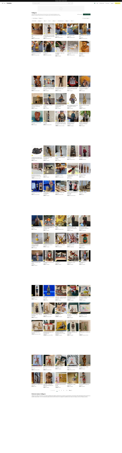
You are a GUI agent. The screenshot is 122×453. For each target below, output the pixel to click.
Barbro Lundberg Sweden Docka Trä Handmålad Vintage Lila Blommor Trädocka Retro (72, 106)
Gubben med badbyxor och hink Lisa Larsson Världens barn (37, 106)
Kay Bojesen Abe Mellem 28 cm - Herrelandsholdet (48, 332)
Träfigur (56, 227)
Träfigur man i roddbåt (82, 192)
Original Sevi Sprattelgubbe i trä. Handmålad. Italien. (48, 228)
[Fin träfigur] (49, 116)
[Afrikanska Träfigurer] (84, 168)
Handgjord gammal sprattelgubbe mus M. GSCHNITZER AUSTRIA (72, 88)
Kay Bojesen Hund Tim (59, 366)
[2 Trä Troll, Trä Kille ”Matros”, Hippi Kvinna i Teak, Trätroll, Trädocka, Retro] (49, 81)
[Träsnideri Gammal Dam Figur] (37, 46)
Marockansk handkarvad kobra (36, 122)
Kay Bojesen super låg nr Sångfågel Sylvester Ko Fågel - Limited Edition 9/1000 (60, 333)
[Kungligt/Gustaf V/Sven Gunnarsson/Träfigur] (73, 116)
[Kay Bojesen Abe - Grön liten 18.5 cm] (84, 325)
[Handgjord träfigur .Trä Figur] (84, 360)
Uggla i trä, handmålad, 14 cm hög (60, 35)
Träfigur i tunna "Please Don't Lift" (37, 227)
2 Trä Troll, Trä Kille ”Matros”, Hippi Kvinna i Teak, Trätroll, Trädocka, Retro (48, 88)
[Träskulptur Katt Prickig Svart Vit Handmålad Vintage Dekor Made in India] (37, 151)
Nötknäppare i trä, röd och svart (48, 262)
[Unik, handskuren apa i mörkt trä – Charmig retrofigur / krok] (61, 81)
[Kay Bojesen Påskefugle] (84, 308)
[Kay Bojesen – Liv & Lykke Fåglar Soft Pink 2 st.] (73, 308)
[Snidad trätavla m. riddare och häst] (37, 378)
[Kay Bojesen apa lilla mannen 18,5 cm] (49, 360)
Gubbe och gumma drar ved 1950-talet (37, 36)
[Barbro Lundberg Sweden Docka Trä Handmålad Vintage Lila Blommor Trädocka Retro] (73, 98)
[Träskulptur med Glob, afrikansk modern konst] (37, 81)
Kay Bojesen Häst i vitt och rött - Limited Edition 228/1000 (72, 297)
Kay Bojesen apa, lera (70, 244)
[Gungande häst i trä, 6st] (73, 255)
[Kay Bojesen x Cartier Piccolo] (84, 151)
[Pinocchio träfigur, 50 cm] (37, 290)
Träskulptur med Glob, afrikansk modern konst (37, 88)
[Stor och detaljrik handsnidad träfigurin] (61, 151)
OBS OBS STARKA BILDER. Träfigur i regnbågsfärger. (72, 175)
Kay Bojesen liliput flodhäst (47, 314)
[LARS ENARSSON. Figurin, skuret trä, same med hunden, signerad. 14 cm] (61, 116)
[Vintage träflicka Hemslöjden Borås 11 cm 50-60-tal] (84, 238)
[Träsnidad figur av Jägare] (73, 378)
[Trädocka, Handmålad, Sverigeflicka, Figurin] (37, 238)
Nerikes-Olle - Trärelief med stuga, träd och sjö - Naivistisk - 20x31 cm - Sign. (61, 298)
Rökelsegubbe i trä (82, 262)
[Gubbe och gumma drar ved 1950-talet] (37, 29)
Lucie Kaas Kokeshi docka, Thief (37, 192)
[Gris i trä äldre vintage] (73, 29)
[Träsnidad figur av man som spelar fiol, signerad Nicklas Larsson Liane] (49, 29)
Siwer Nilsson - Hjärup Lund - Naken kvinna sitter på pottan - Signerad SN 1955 (48, 385)
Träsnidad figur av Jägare (71, 384)
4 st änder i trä (57, 262)
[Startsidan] (9, 3)
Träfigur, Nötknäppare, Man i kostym (36, 263)
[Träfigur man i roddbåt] (84, 186)
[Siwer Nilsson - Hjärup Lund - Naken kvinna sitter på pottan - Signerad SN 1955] (49, 378)
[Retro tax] (49, 168)
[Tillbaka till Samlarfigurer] (32, 18)
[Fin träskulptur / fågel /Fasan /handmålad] (61, 46)
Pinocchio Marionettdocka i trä (84, 384)
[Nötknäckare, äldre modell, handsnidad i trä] (49, 151)
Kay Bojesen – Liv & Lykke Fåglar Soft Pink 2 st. (72, 315)
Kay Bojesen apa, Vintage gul (60, 244)
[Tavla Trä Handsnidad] (73, 151)
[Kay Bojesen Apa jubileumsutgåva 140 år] (73, 360)
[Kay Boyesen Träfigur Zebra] (61, 186)
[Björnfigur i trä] (49, 46)
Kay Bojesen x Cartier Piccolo (84, 157)
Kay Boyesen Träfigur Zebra (59, 192)
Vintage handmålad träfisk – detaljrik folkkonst (59, 106)
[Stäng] (121, 0)
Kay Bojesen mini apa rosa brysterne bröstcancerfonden (36, 175)
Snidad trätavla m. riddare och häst (37, 384)
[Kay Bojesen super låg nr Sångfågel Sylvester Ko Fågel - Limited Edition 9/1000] (61, 325)
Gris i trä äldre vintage (70, 35)
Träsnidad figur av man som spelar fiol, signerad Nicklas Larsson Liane (48, 36)
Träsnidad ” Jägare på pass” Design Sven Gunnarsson (83, 123)
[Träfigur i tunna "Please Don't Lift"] (37, 220)
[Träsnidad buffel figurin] (61, 168)
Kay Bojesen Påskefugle (83, 314)
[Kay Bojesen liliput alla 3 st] (37, 325)
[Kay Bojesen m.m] (61, 308)
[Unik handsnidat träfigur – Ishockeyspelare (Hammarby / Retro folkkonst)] (84, 220)
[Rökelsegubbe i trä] (84, 255)
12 (66, 390)
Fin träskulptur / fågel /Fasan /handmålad (59, 53)
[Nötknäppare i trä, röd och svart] (49, 255)
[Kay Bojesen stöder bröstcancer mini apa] (61, 378)
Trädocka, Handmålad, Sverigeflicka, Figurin (35, 245)
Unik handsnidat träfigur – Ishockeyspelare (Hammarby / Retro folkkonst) (84, 228)
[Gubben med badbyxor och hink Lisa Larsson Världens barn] (37, 98)
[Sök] (69, 3)
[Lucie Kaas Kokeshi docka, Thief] (37, 186)
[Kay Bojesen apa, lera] (73, 238)
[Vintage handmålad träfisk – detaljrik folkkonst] (61, 98)
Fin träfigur (45, 122)
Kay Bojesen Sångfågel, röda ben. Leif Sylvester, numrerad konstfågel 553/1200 (84, 298)
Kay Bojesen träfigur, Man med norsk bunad (72, 332)
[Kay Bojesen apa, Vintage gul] (61, 238)
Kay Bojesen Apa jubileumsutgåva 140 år (72, 367)
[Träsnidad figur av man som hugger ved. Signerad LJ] (49, 186)
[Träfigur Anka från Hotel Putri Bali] (73, 46)
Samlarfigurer (35, 18)
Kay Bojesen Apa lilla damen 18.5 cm (37, 367)
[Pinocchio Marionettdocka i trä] (84, 378)
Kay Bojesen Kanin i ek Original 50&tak (84, 106)
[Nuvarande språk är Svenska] (95, 3)
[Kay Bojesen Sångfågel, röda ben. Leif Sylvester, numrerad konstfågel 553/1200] (84, 290)
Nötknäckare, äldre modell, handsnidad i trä (47, 158)
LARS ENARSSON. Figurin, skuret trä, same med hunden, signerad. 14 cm (60, 123)
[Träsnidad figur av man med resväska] (49, 98)
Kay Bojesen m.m (58, 314)
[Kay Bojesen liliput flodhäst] (49, 308)
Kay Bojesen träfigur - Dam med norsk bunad (37, 315)
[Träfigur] (61, 220)
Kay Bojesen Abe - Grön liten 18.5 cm (84, 332)
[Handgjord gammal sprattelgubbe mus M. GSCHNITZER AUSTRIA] (73, 81)
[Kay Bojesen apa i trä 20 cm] (49, 238)
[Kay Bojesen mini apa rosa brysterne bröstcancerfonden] (37, 168)
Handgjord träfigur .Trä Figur (83, 366)
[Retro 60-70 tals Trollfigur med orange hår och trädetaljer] (84, 81)
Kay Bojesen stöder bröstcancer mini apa (60, 385)
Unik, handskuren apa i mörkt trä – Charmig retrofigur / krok (60, 88)
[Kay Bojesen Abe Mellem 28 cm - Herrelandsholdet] (49, 325)
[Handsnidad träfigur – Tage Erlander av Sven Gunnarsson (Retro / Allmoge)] (73, 220)
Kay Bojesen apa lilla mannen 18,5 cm (48, 367)
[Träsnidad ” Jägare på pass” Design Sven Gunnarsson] (84, 116)
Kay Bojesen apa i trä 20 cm (47, 244)
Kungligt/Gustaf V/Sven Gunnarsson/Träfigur (71, 123)
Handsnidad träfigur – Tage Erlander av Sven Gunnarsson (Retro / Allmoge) (72, 228)
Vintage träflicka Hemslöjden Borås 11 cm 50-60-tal (84, 245)
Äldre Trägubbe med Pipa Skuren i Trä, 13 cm (48, 297)
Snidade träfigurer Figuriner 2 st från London (72, 193)
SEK (97, 3)
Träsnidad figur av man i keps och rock (84, 36)
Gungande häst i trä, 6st (71, 262)
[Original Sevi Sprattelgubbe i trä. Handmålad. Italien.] (49, 220)
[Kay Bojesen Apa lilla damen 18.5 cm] (37, 360)
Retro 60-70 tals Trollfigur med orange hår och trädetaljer (84, 88)
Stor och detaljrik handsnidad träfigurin (60, 158)
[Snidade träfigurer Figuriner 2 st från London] (73, 186)
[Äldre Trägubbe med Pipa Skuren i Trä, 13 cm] (49, 290)
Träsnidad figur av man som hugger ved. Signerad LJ (49, 193)
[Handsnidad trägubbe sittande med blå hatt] (84, 46)
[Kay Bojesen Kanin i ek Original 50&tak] (84, 98)
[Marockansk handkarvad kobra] (37, 116)
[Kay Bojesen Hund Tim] (61, 360)
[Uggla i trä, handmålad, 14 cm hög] (61, 29)
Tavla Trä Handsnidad (70, 157)
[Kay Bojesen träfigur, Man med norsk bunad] (73, 325)
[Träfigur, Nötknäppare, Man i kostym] (37, 255)
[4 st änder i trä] (61, 255)
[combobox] (51, 3)
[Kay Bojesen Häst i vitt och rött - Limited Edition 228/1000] (73, 290)
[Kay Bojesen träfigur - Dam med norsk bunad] (37, 308)
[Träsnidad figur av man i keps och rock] (84, 29)
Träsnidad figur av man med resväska (47, 106)
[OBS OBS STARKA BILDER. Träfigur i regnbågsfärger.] (73, 168)
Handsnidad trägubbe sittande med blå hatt (84, 53)
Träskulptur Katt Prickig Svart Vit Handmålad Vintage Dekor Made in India (37, 158)
